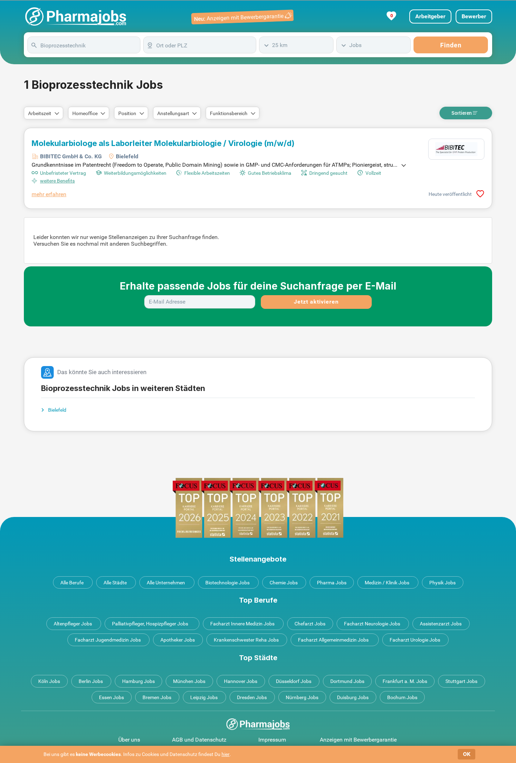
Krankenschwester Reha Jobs (246, 640)
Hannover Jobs (240, 681)
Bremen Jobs (157, 697)
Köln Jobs (49, 681)
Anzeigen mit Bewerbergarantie (358, 739)
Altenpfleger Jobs (73, 623)
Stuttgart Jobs (461, 681)
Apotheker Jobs (177, 640)
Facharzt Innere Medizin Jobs (242, 623)
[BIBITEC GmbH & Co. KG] (456, 149)
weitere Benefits (57, 181)
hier (225, 754)
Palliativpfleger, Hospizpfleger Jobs (150, 623)
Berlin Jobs (91, 681)
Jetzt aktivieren (316, 301)
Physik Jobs (442, 582)
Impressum (272, 739)
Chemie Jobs (284, 582)
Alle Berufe (72, 582)
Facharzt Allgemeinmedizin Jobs (333, 640)
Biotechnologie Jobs (227, 582)
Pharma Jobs (331, 582)
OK (466, 754)
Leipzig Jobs (204, 697)
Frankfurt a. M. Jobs (405, 681)
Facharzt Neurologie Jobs (372, 623)
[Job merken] (480, 194)
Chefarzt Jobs (310, 623)
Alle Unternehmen (166, 582)
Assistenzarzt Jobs (441, 623)
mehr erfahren (49, 194)
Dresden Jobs (252, 697)
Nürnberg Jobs (302, 697)
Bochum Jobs (402, 697)
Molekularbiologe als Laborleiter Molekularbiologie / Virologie (163, 143)
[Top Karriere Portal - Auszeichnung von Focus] (258, 508)
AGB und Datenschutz (199, 739)
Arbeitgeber (430, 16)
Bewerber (474, 16)
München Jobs (189, 681)
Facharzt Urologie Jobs (415, 640)
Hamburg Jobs (138, 681)
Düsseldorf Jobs (293, 681)
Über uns (129, 739)
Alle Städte (115, 582)
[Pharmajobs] (75, 16)
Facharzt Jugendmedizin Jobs (108, 640)
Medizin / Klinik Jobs (387, 582)
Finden (451, 45)
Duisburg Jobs (353, 697)
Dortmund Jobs (347, 681)
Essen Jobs (111, 697)
